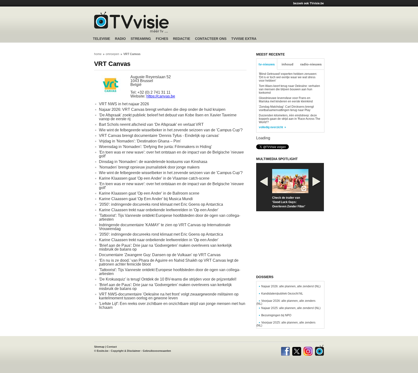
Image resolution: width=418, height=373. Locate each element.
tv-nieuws (267, 64)
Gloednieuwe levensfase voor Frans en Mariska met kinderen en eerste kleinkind (286, 99)
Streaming (141, 39)
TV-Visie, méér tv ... (131, 22)
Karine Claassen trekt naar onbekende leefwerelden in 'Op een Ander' (158, 210)
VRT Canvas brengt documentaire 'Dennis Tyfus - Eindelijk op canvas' (159, 136)
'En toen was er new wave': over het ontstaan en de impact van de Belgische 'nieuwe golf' (171, 154)
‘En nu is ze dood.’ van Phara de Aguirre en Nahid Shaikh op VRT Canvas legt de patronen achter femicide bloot (169, 262)
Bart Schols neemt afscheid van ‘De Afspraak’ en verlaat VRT (151, 124)
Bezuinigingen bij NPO (276, 315)
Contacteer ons (210, 39)
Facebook (285, 350)
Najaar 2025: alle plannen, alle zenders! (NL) (291, 308)
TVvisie (319, 350)
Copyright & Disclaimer (125, 350)
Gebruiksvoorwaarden (157, 350)
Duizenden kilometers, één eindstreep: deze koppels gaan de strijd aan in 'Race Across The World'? (289, 119)
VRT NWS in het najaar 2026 (124, 104)
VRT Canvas (132, 54)
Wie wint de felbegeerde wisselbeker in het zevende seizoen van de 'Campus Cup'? (171, 130)
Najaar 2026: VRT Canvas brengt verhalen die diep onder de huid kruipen (162, 109)
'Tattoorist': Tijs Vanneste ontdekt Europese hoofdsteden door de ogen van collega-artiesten (169, 217)
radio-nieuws (311, 64)
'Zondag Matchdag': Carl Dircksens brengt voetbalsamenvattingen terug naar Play (286, 108)
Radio (120, 39)
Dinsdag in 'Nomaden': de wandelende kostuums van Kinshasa (153, 162)
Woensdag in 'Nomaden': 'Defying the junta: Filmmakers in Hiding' (155, 147)
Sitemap (99, 346)
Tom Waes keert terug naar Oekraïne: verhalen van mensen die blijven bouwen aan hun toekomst (289, 89)
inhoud (287, 64)
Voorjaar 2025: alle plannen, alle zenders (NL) (285, 324)
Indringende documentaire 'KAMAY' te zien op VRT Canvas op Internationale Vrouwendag (165, 227)
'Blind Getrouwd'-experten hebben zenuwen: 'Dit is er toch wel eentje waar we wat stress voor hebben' (288, 77)
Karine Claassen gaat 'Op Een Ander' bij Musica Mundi (146, 199)
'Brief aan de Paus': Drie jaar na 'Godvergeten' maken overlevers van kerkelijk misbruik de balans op (165, 247)
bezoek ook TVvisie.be (308, 3)
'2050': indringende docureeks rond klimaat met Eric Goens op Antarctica (161, 204)
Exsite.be (102, 350)
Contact (112, 346)
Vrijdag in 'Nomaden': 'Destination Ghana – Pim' (140, 141)
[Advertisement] (255, 23)
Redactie (181, 39)
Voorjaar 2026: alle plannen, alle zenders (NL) (285, 302)
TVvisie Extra (243, 39)
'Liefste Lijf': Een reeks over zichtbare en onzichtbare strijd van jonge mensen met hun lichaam (172, 306)
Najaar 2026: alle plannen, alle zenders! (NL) (291, 286)
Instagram (308, 350)
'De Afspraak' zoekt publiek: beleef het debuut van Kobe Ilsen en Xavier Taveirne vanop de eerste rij (168, 117)
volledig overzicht (271, 127)
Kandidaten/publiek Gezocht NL (282, 293)
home (98, 54)
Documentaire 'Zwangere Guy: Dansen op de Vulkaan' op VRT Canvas (160, 255)
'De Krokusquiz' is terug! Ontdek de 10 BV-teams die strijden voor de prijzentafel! (167, 279)
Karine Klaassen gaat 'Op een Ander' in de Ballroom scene (149, 193)
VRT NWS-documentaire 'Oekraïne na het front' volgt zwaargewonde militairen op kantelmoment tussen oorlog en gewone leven (169, 296)
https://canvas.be (160, 96)
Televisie (101, 39)
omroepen (112, 54)
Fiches (162, 39)
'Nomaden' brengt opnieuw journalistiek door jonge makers (149, 167)
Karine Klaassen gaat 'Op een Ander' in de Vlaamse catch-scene (154, 178)
